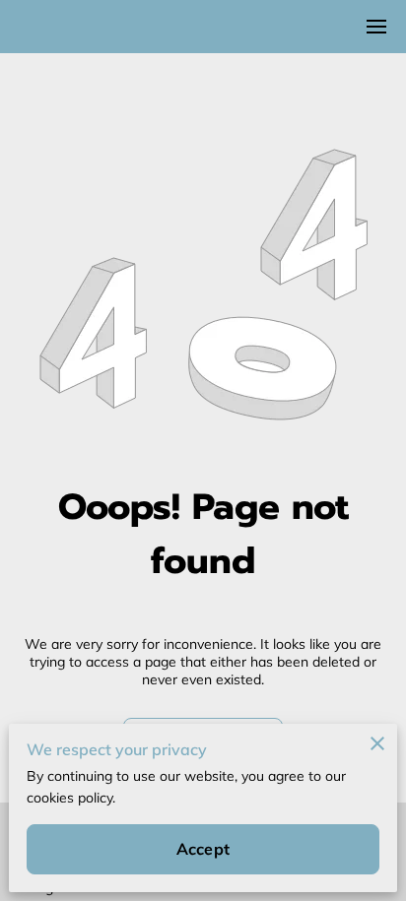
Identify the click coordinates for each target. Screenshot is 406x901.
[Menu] (376, 26)
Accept (203, 849)
